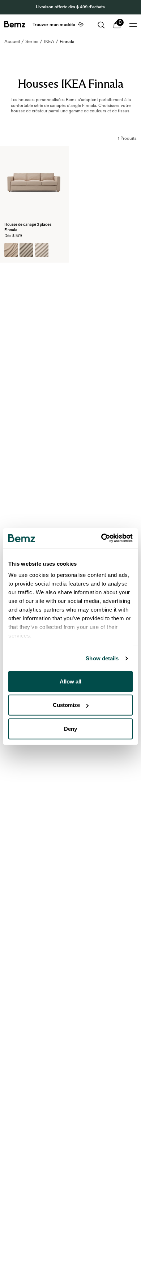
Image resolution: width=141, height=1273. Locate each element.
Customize (66, 705)
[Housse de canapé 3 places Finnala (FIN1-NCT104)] (11, 250)
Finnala (67, 41)
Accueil (12, 41)
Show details (102, 658)
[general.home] (14, 24)
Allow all (70, 681)
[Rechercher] (101, 25)
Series (31, 41)
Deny (70, 728)
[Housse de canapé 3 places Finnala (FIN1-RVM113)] (57, 250)
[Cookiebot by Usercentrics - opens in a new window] (101, 538)
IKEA (49, 41)
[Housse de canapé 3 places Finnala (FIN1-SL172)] (41, 250)
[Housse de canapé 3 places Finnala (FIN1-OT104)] (26, 250)
